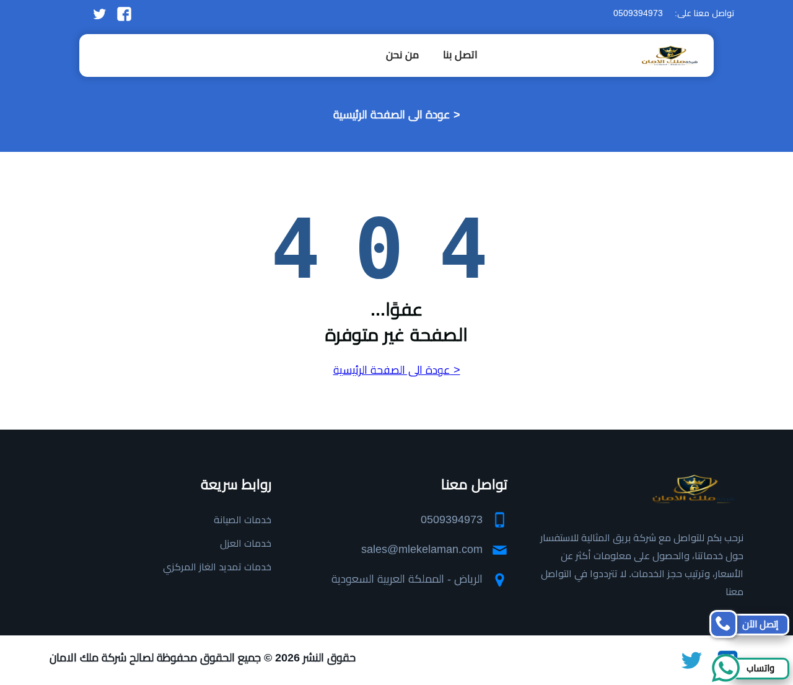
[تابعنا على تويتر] (99, 13)
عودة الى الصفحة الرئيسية (391, 114)
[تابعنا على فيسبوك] (124, 13)
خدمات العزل (245, 543)
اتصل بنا (460, 55)
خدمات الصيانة (242, 520)
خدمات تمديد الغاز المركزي (217, 567)
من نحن (402, 55)
